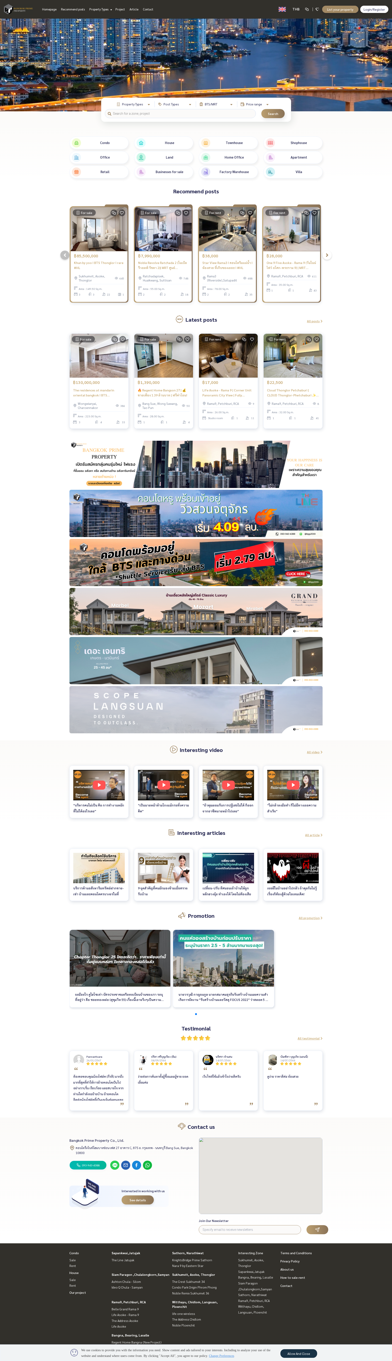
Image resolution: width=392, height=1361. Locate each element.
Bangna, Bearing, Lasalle (130, 1335)
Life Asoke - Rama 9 (125, 1315)
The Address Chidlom (186, 1319)
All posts (313, 321)
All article (312, 835)
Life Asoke (119, 1326)
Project (120, 9)
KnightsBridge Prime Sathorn (192, 1260)
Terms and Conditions (296, 1253)
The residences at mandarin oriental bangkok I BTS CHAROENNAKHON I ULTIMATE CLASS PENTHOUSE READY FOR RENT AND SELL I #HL (95, 393)
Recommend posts (73, 9)
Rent (72, 1266)
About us (287, 1269)
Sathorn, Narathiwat (188, 1253)
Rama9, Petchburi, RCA (129, 1302)
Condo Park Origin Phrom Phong (194, 1287)
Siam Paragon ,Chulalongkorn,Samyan (140, 1274)
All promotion (309, 918)
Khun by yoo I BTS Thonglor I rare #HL (98, 265)
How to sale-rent (292, 1277)
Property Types (99, 9)
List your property (340, 9)
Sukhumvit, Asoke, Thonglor (193, 1274)
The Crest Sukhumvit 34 (188, 1281)
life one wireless (183, 1313)
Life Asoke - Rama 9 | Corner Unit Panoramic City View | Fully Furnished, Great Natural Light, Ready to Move (227, 393)
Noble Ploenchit (183, 1325)
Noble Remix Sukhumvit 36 (190, 1293)
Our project (77, 1292)
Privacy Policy (290, 1261)
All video (313, 752)
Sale (72, 1260)
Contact (148, 9)
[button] (385, 65)
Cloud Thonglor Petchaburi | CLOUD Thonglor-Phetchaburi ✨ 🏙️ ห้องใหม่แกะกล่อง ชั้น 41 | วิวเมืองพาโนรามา (292, 393)
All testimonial (309, 1038)
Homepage (49, 9)
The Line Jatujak (123, 1260)
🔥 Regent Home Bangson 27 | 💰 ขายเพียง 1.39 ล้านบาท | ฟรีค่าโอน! (162, 392)
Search (273, 114)
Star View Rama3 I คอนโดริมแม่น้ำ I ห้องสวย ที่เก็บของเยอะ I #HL (227, 265)
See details (138, 1200)
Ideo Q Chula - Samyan (127, 1287)
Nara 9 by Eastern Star (187, 1266)
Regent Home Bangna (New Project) (137, 1342)
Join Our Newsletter (214, 1221)
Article (134, 9)
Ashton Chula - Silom (126, 1281)
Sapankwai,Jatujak (126, 1253)
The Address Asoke (125, 1321)
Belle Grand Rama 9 (125, 1309)
